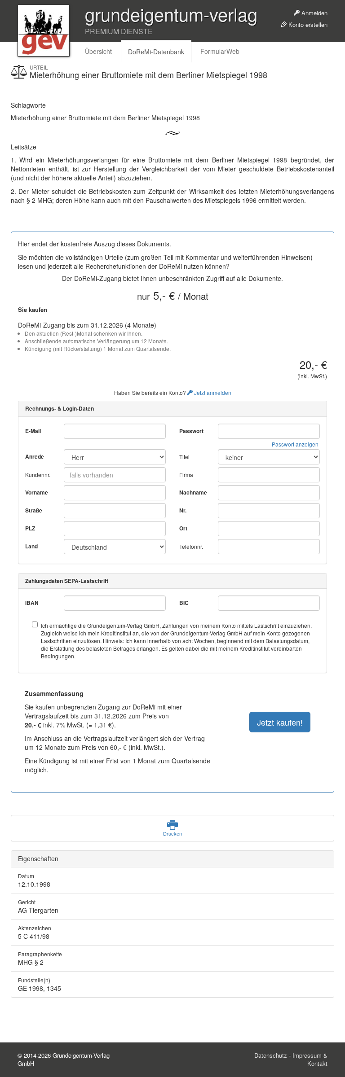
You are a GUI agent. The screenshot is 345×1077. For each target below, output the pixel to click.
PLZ (30, 528)
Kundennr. (37, 474)
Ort (183, 528)
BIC (184, 603)
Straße (33, 510)
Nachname (193, 492)
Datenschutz (270, 1055)
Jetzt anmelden (212, 392)
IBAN (32, 603)
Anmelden (313, 13)
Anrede (34, 456)
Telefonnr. (191, 546)
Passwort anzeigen (295, 444)
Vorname (36, 492)
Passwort (191, 431)
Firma (186, 474)
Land (31, 546)
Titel (184, 456)
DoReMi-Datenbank (156, 51)
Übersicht (98, 51)
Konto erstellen (307, 24)
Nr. (182, 510)
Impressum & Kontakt (309, 1059)
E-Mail (33, 431)
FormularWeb (219, 51)
